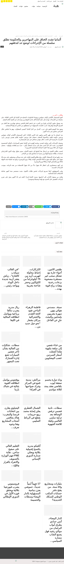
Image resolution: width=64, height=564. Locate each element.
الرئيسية (44, 6)
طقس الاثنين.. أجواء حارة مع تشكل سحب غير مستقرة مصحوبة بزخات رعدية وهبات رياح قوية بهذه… (53, 279)
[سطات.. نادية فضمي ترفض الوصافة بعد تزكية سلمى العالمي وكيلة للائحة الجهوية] (53, 399)
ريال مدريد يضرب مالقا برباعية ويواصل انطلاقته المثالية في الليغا (11, 313)
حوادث (21, 6)
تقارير (2, 46)
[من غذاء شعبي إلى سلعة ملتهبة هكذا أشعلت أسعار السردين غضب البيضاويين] (53, 337)
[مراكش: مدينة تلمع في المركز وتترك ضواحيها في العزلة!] (32, 371)
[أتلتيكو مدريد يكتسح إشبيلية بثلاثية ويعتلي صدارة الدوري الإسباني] (32, 437)
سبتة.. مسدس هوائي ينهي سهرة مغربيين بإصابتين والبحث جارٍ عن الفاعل (53, 313)
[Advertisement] (32, 22)
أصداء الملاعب (15, 257)
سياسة (38, 6)
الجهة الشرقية (36, 295)
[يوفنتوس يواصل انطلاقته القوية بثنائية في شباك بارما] (10, 371)
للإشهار (54, 1)
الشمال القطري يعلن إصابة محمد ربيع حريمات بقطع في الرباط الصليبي (31, 414)
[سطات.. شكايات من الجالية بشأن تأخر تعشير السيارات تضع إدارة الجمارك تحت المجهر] (10, 337)
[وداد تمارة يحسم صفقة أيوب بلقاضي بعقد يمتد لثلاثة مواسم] (53, 371)
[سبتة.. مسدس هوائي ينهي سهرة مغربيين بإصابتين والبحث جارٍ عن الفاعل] (53, 299)
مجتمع (26, 6)
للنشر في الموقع (41, 1)
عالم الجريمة (37, 257)
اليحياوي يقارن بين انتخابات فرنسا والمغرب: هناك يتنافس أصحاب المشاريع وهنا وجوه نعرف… (10, 418)
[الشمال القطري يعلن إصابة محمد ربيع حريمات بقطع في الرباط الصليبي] (32, 399)
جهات (33, 6)
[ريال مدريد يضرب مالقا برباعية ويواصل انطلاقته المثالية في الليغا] (10, 299)
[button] (56, 206)
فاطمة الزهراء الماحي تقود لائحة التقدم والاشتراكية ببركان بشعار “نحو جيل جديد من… (32, 317)
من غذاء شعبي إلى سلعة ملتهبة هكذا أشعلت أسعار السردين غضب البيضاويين (53, 351)
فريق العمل (49, 1)
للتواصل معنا (60, 1)
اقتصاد (15, 6)
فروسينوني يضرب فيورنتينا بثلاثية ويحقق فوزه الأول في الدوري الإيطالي (11, 490)
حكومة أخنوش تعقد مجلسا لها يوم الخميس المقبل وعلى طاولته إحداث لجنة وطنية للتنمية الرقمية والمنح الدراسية (16, 237)
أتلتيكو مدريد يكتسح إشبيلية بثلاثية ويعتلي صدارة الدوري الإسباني (33, 452)
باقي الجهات (37, 368)
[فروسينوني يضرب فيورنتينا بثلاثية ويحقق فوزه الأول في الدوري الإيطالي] (10, 475)
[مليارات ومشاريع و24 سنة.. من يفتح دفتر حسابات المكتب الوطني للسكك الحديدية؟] (53, 475)
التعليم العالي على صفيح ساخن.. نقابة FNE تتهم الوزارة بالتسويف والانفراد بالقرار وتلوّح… (10, 455)
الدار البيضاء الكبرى (14, 333)
